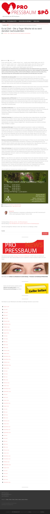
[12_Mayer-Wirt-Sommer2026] (25, 186)
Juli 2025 (5, 335)
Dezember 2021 (7, 426)
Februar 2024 (6, 382)
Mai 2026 (5, 315)
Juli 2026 (5, 309)
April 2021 (6, 444)
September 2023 (7, 391)
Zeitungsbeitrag (17, 204)
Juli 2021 (5, 435)
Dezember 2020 (7, 455)
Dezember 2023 (7, 388)
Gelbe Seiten (36, 21)
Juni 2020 (6, 473)
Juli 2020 (5, 470)
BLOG (12, 204)
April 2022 (6, 414)
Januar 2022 (6, 423)
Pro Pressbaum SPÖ (11, 21)
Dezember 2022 (7, 403)
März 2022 (6, 417)
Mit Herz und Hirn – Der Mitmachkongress (18, 222)
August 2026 (6, 306)
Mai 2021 (5, 441)
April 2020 (6, 479)
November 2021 (7, 429)
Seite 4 (16, 499)
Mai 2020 (5, 476)
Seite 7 (26, 499)
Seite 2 (10, 499)
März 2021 (6, 447)
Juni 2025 (6, 338)
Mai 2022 (5, 412)
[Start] (7, 25)
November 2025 (7, 324)
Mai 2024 (5, 376)
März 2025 (6, 347)
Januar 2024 (6, 385)
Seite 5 (20, 499)
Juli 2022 (5, 409)
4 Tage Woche (15, 206)
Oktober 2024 (6, 362)
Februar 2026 (6, 321)
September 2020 (7, 464)
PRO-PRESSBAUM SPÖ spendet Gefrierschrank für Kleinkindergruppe (24, 223)
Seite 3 (13, 499)
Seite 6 (23, 499)
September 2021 (7, 432)
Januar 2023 (6, 400)
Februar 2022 (6, 420)
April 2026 (6, 318)
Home (4, 21)
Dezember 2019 (7, 482)
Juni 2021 (5, 438)
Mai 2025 (5, 341)
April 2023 (6, 397)
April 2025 (6, 344)
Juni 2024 (6, 373)
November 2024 (7, 359)
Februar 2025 (6, 350)
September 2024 (7, 365)
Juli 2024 (5, 370)
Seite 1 (7, 499)
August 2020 (6, 467)
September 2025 (7, 330)
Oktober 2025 (6, 327)
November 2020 (7, 458)
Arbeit (9, 204)
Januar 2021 (6, 453)
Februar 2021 (6, 450)
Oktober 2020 (6, 461)
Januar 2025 (6, 353)
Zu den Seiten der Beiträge (25, 21)
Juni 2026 (6, 312)
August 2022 (6, 406)
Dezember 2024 (7, 356)
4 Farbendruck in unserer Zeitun (21, 276)
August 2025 (6, 332)
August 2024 (6, 368)
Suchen (3, 230)
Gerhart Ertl (11, 211)
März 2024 (6, 379)
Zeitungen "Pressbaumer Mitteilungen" (22, 256)
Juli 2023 (5, 394)
